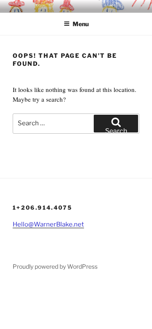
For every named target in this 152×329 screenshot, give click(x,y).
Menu (81, 23)
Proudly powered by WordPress (55, 266)
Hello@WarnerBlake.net (48, 224)
